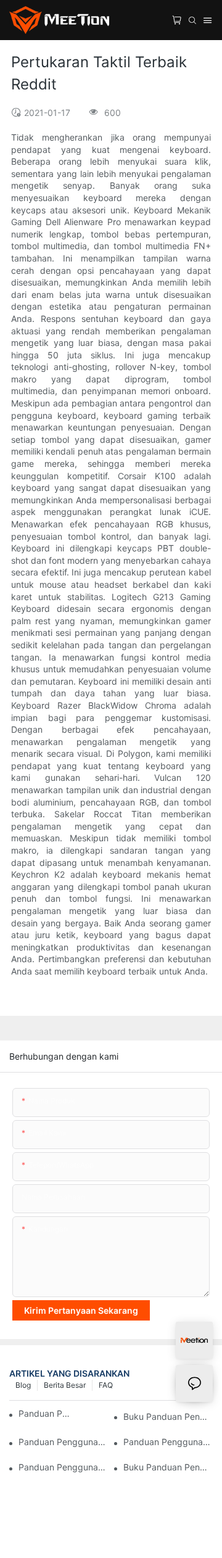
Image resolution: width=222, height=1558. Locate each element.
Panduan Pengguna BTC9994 (168, 1441)
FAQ (106, 1385)
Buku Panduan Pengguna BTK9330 (168, 1416)
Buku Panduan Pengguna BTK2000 (168, 1467)
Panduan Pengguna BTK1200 (63, 1467)
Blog (23, 1385)
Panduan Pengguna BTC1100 (45, 1413)
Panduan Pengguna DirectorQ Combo (63, 1441)
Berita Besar (65, 1385)
